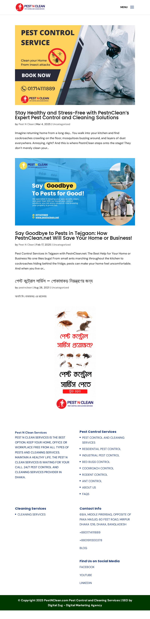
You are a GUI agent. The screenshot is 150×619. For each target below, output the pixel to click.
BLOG (83, 548)
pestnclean (25, 287)
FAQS (85, 494)
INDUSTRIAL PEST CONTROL (100, 455)
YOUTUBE (86, 575)
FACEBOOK (87, 567)
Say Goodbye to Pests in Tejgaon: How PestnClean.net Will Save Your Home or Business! (73, 235)
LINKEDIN (86, 583)
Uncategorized (61, 124)
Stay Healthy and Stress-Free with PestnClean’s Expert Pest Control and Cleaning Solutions (72, 115)
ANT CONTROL (92, 481)
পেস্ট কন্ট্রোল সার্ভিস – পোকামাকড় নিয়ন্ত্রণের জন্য (54, 281)
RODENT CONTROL (95, 475)
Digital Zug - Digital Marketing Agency (75, 605)
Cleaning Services (32, 514)
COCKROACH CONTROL (98, 468)
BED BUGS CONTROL (96, 462)
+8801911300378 (91, 540)
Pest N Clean (26, 124)
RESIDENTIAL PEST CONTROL (101, 449)
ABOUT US (89, 487)
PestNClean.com (56, 600)
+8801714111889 (90, 532)
